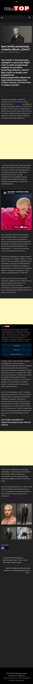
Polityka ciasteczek (10, 357)
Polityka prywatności (22, 357)
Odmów (16, 350)
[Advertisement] (16, 142)
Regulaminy (20, 680)
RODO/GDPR (24, 678)
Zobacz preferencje (16, 354)
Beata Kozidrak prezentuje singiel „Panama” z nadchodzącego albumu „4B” (17, 570)
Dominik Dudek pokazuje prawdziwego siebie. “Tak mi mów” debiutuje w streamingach (15, 560)
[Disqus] (16, 600)
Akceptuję (16, 345)
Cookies (11, 680)
